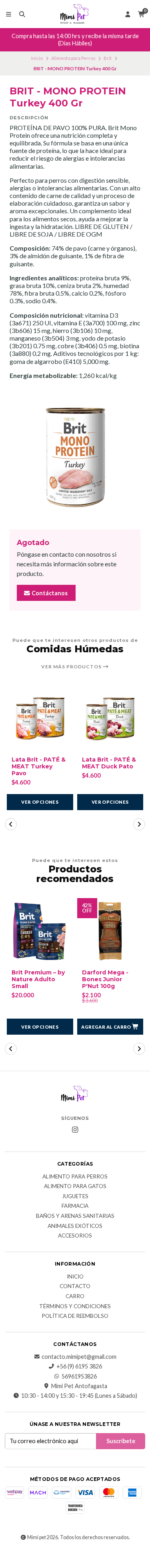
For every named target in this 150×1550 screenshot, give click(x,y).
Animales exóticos (75, 1226)
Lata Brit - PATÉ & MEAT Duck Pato (109, 763)
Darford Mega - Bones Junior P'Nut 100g (105, 979)
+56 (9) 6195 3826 (79, 1366)
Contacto (75, 1286)
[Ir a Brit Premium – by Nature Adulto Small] (40, 931)
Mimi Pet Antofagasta (79, 1386)
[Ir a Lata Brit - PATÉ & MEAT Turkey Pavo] (40, 718)
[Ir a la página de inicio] (74, 14)
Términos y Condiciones (75, 1306)
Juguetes (75, 1196)
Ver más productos (72, 666)
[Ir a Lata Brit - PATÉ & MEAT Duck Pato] (110, 718)
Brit (108, 58)
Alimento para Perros (73, 58)
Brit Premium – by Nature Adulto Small (38, 979)
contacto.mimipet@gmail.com (79, 1357)
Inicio (37, 58)
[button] (11, 824)
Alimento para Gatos (75, 1186)
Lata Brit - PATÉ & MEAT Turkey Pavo (39, 766)
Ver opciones (39, 802)
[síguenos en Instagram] (75, 1129)
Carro (75, 1296)
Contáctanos (49, 593)
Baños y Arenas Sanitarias (75, 1216)
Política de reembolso (75, 1316)
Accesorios (75, 1236)
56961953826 (79, 1376)
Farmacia (75, 1206)
